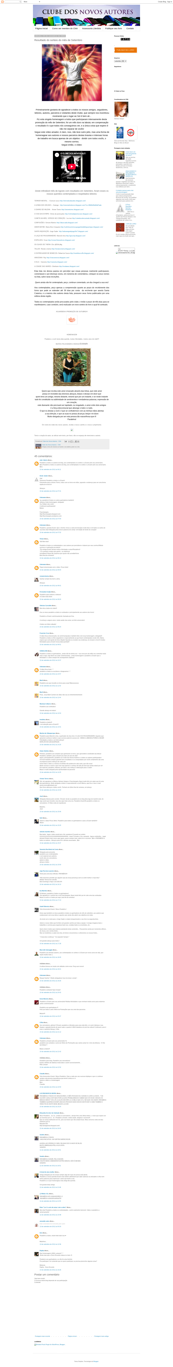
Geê (41, 818)
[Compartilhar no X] (74, 441)
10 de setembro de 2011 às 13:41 (50, 727)
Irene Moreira (44, 999)
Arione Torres (44, 778)
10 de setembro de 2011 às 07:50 (50, 519)
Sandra (42, 1135)
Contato (130, 28)
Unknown (43, 497)
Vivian (42, 539)
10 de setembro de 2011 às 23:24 (50, 1106)
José (41, 796)
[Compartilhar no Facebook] (76, 441)
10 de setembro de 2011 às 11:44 (50, 697)
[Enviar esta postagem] (65, 441)
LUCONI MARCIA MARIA (48, 1093)
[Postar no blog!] (71, 441)
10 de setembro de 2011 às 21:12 (50, 1032)
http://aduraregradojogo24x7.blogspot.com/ (73, 231)
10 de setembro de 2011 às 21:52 (50, 1067)
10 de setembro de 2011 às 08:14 (50, 558)
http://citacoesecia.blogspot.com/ (58, 257)
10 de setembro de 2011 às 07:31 (50, 491)
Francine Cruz (44, 633)
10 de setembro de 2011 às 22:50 (50, 1087)
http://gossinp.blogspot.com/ (75, 236)
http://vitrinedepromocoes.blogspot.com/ (78, 214)
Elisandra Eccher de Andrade (49, 1113)
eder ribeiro (43, 460)
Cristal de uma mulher (47, 1172)
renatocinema (44, 576)
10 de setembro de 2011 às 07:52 (50, 532)
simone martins (45, 832)
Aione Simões (44, 751)
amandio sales (44, 1221)
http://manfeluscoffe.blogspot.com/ (82, 253)
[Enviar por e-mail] (69, 441)
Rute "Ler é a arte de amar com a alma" (53, 1207)
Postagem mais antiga (101, 1336)
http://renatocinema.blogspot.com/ (63, 249)
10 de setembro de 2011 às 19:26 (50, 981)
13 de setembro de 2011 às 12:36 (50, 1244)
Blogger (95, 1361)
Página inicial (41, 28)
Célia (41, 1022)
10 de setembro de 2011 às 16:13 (50, 884)
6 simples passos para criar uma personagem (124, 191)
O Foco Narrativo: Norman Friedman (129, 207)
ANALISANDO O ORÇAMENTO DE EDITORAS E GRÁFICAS (131, 173)
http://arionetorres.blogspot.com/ (72, 209)
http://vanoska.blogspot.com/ (57, 262)
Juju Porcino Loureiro (47, 871)
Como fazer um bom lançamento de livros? (131, 153)
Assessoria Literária (91, 28)
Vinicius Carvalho (45, 605)
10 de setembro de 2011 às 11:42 (50, 686)
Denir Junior (44, 476)
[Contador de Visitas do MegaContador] (125, 40)
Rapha (42, 1250)
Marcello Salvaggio (46, 950)
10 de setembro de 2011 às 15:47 (50, 843)
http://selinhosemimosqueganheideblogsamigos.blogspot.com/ (82, 227)
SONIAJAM (43, 651)
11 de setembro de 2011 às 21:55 (50, 1201)
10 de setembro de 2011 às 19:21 (50, 969)
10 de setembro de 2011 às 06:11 (50, 469)
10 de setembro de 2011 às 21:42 (50, 1051)
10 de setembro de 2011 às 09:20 (50, 599)
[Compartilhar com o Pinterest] (78, 441)
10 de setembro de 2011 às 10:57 (50, 674)
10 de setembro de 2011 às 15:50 (50, 864)
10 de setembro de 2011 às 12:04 (50, 713)
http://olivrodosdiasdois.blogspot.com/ (73, 201)
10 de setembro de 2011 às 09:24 (50, 627)
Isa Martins (43, 891)
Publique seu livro (113, 28)
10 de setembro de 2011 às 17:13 (50, 900)
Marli (41, 680)
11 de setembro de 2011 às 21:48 (50, 1187)
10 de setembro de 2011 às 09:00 (50, 570)
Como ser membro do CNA (65, 28)
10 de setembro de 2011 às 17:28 (50, 943)
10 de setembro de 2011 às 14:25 (50, 744)
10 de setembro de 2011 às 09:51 (50, 644)
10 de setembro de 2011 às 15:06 (50, 811)
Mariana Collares (45, 704)
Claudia (42, 1073)
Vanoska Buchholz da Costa (49, 849)
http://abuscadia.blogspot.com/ (67, 223)
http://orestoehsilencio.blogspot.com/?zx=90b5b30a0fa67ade (80, 205)
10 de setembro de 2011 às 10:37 (50, 660)
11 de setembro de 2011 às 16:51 (50, 1150)
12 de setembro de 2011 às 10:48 (50, 1215)
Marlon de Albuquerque (47, 733)
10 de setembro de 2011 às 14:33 (50, 790)
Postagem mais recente (42, 1336)
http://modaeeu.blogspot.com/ (69, 266)
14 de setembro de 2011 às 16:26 (50, 1270)
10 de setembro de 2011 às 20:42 (50, 992)
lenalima (42, 719)
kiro (41, 1233)
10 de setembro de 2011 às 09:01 (50, 585)
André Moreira (44, 906)
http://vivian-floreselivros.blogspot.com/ (61, 240)
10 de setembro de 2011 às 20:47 (50, 1016)
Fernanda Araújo (45, 592)
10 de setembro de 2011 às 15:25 (50, 825)
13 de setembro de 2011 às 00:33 (50, 1226)
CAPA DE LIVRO (131, 224)
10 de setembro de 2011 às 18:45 (50, 957)
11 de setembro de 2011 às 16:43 (50, 1128)
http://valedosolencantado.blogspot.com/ (86, 218)
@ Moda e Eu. (44, 1194)
